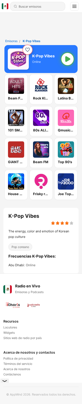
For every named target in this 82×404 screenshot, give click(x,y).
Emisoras (11, 41)
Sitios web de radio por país (22, 338)
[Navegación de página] (74, 6)
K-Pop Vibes (31, 41)
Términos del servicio (17, 363)
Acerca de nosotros (16, 369)
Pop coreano (20, 246)
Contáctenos (12, 374)
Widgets (9, 332)
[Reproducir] (67, 59)
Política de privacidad (18, 358)
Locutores (10, 327)
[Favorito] (27, 50)
